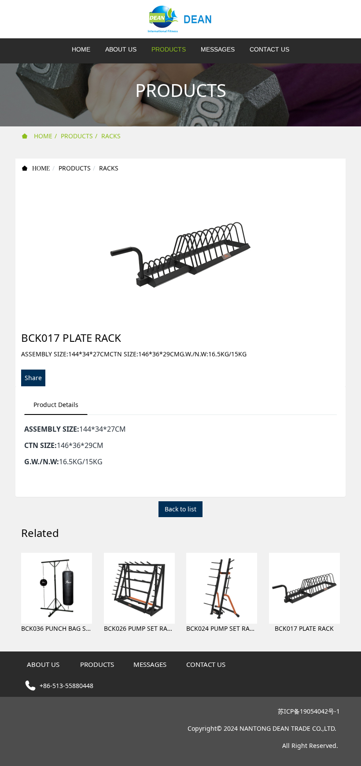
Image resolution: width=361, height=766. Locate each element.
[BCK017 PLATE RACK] (304, 588)
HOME (81, 49)
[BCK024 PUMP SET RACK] (221, 588)
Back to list (180, 509)
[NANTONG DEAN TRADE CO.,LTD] (180, 19)
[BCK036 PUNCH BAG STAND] (56, 588)
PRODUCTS (77, 136)
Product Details (55, 404)
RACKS (111, 136)
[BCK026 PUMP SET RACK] (139, 588)
